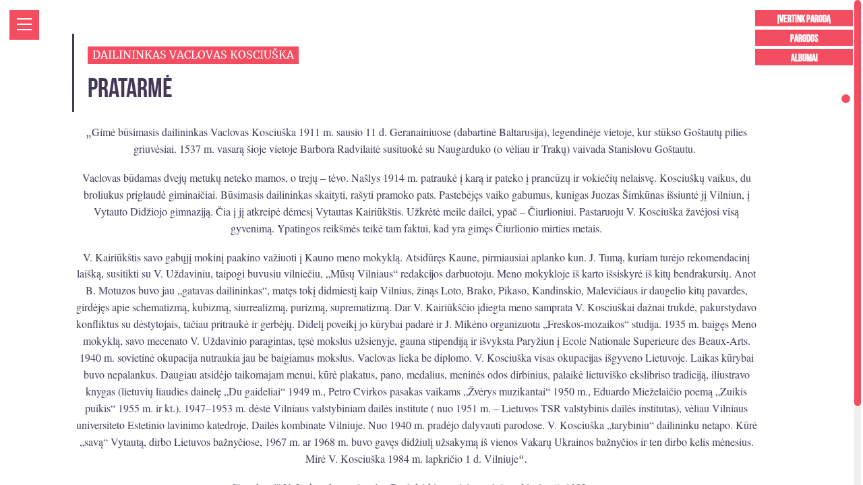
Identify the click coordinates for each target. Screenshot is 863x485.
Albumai (804, 58)
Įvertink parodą (804, 19)
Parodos (804, 38)
